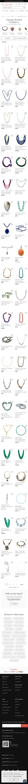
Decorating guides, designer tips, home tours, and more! (13, 732)
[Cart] (25, 4)
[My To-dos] (16, 4)
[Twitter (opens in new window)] (18, 770)
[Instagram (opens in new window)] (4, 770)
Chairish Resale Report (19, 715)
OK (14, 779)
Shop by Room (5, 712)
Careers (16, 707)
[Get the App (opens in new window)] (5, 743)
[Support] (25, 781)
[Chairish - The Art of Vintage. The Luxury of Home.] (8, 4)
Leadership (17, 704)
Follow (14, 603)
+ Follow (7, 38)
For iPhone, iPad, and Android (8, 738)
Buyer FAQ (17, 678)
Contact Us (4, 681)
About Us (17, 701)
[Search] (24, 7)
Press (16, 710)
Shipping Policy (5, 687)
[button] (3, 4)
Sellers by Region (5, 710)
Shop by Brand (5, 704)
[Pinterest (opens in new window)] (13, 770)
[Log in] (13, 4)
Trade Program (18, 681)
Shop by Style (5, 701)
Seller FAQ (17, 690)
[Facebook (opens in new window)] (8, 770)
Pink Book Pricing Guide (7, 690)
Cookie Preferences (17, 776)
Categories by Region (6, 707)
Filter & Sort (22, 38)
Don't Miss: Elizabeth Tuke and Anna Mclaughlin (14, 1)
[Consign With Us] (19, 4)
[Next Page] (17, 584)
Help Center (4, 678)
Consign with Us (18, 687)
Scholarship (17, 712)
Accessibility (5, 692)
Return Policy (5, 684)
